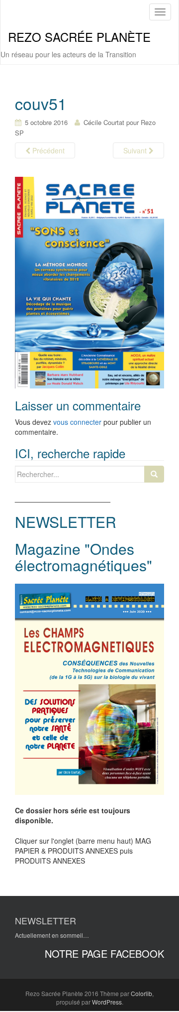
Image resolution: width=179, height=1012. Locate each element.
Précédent (47, 150)
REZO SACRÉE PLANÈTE (79, 36)
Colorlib (141, 993)
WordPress (107, 1002)
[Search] (154, 474)
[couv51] (89, 282)
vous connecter (77, 422)
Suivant (136, 150)
